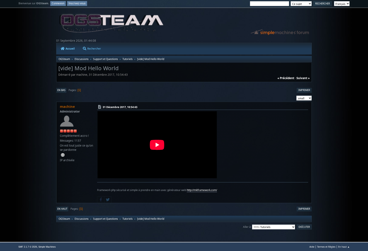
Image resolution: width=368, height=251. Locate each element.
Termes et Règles (326, 246)
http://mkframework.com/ (202, 190)
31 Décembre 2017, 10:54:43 (120, 107)
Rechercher (94, 48)
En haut (62, 208)
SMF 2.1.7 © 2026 (27, 246)
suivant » (303, 78)
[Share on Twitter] (107, 200)
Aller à (247, 226)
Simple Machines (47, 246)
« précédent (285, 78)
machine (67, 106)
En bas (61, 90)
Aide (311, 246)
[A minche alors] (63, 155)
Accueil (70, 48)
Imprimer (304, 90)
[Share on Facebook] (100, 200)
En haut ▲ (344, 246)
